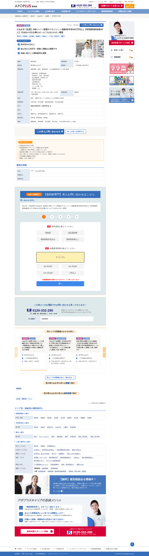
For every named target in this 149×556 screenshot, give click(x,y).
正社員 (18, 398)
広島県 (56, 417)
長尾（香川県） (96, 436)
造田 (52, 436)
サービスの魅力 (34, 11)
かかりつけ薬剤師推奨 (53, 460)
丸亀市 (43, 427)
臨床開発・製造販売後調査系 (57, 471)
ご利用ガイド (91, 1)
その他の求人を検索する (98, 403)
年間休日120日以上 (48, 450)
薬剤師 (48, 233)
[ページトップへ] (132, 544)
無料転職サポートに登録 (37, 531)
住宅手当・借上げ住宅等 (41, 453)
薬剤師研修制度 (107, 11)
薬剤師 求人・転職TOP (21, 16)
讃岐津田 (59, 436)
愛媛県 (83, 417)
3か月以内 (48, 266)
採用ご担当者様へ (129, 1)
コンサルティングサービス (86, 11)
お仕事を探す (50, 11)
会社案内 (17, 553)
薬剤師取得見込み (48, 239)
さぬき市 (39, 16)
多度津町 (73, 427)
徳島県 (69, 417)
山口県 (63, 417)
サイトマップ (64, 553)
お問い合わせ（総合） (28, 553)
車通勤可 (61, 453)
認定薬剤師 (72, 233)
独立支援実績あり (87, 457)
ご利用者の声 (65, 11)
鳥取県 (36, 417)
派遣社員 (24, 398)
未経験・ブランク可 (40, 457)
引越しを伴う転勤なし (74, 453)
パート (30, 398)
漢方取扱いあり (39, 460)
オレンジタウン (44, 436)
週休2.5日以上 (76, 450)
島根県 (43, 417)
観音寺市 (50, 427)
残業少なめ (80, 464)
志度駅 (47, 16)
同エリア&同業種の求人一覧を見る (59, 377)
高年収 (36, 446)
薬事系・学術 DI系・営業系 (77, 471)
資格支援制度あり (65, 457)
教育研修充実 (53, 457)
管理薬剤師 (54, 468)
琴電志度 (73, 436)
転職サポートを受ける (111, 6)
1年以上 (73, 273)
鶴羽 (66, 436)
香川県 (32, 16)
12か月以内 (48, 273)
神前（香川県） (83, 436)
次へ (60, 284)
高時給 (43, 446)
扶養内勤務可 (54, 464)
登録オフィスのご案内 (116, 1)
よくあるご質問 (102, 1)
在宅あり (76, 457)
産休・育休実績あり (67, 464)
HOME (20, 11)
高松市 (36, 427)
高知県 (89, 417)
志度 (35, 436)
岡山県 (49, 417)
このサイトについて (53, 553)
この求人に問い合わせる (90, 25)
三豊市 (65, 427)
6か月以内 (73, 266)
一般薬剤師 (44, 468)
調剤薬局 (18, 388)
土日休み (37, 450)
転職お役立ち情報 (124, 11)
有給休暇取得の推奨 (63, 450)
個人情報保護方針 (41, 553)
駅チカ (54, 453)
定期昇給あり (51, 446)
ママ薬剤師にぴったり (41, 464)
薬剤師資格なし (72, 239)
